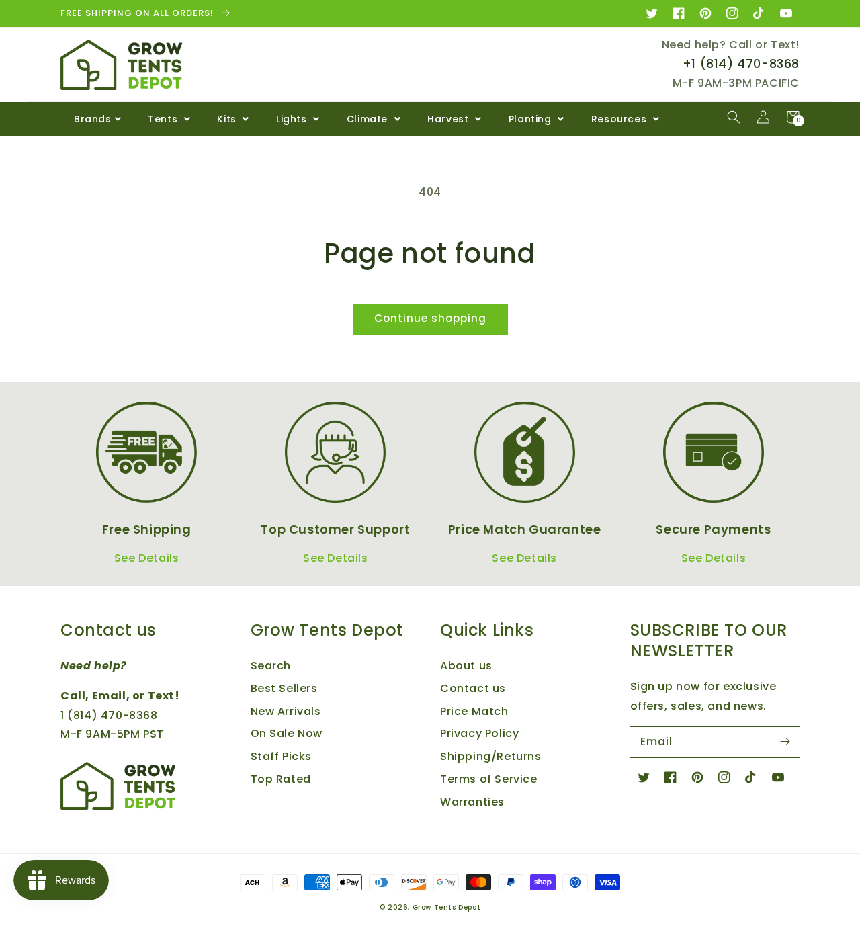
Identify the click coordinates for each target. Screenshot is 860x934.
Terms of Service (489, 779)
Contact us (473, 688)
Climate (369, 119)
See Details (146, 558)
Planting (531, 119)
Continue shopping (430, 318)
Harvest (449, 119)
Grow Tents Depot (447, 907)
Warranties (472, 802)
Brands (93, 119)
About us (466, 665)
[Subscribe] (785, 742)
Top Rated (281, 779)
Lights (293, 119)
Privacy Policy (479, 733)
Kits (228, 119)
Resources (620, 119)
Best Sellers (284, 688)
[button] (733, 117)
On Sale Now (287, 733)
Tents (164, 119)
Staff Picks (281, 756)
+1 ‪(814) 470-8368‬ (741, 63)
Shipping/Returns (491, 756)
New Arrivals (286, 711)
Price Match (474, 711)
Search (271, 665)
